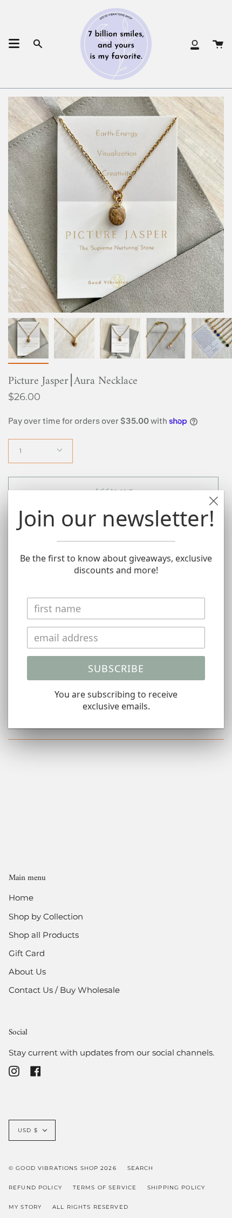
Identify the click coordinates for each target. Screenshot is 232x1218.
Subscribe (116, 668)
